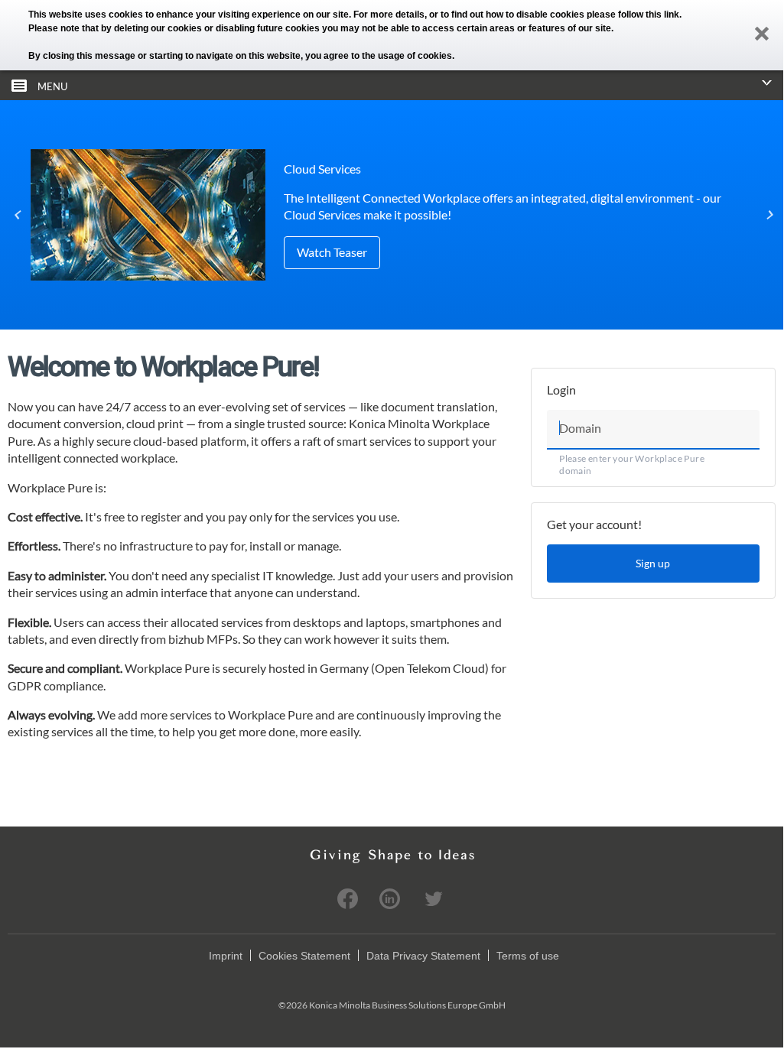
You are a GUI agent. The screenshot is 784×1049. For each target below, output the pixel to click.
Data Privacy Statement (423, 956)
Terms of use (527, 956)
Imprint (225, 956)
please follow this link (633, 14)
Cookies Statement (304, 956)
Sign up (653, 563)
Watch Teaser (332, 252)
